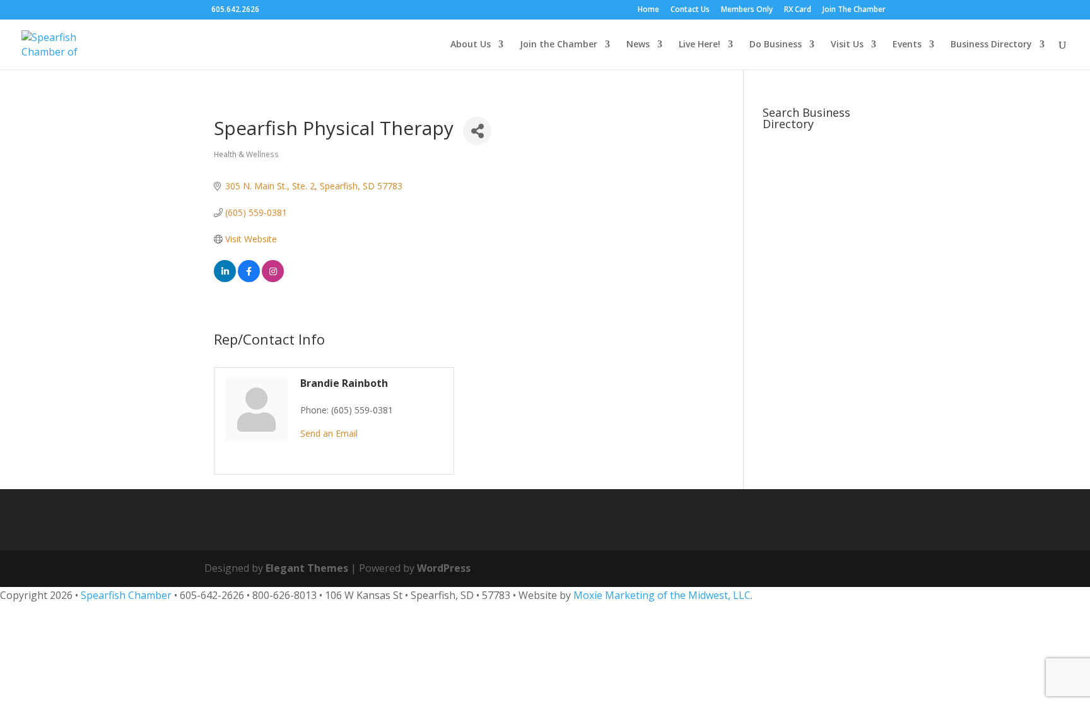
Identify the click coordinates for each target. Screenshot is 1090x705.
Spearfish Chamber (126, 595)
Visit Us (847, 45)
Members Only (747, 10)
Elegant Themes (307, 568)
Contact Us (690, 10)
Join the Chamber (558, 45)
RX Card (797, 10)
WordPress (444, 568)
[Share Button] (477, 131)
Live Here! (699, 45)
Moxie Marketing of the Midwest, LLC (662, 595)
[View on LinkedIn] (225, 279)
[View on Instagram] (273, 279)
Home (648, 10)
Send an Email (329, 433)
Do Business (775, 45)
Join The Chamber (854, 10)
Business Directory (991, 45)
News (638, 45)
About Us (470, 45)
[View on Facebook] (249, 279)
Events (907, 45)
